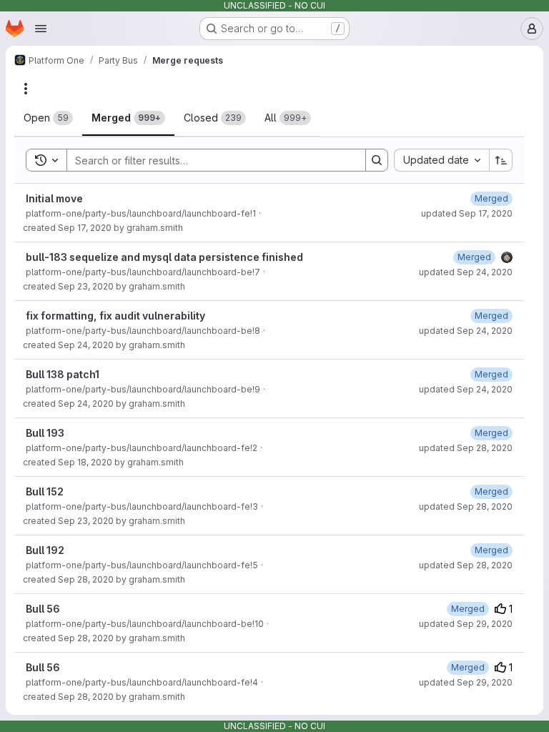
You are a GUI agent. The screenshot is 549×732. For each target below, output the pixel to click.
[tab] (48, 118)
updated (467, 213)
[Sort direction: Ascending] (501, 160)
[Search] (376, 160)
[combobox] (441, 160)
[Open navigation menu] (40, 28)
